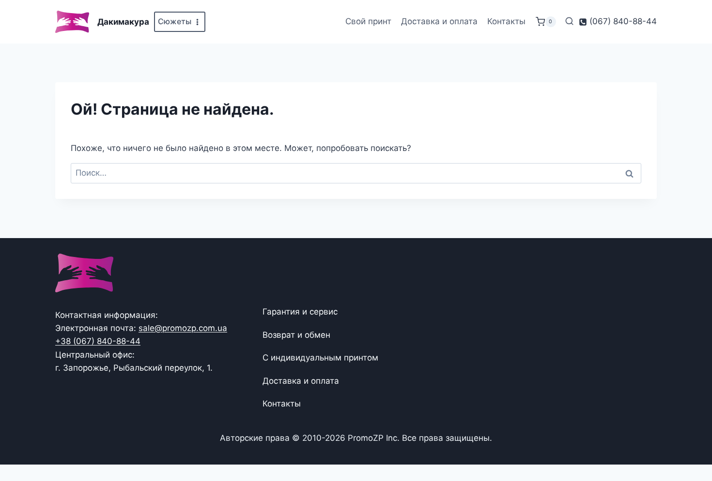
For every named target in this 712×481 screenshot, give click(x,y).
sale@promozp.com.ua (183, 328)
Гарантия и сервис (300, 311)
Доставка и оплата (439, 21)
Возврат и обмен (296, 335)
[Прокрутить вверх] (689, 443)
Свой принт (368, 21)
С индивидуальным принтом (320, 357)
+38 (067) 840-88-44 (97, 341)
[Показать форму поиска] (569, 21)
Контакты (506, 21)
